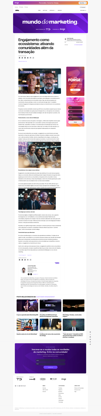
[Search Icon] (83, 7)
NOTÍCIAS (45, 10)
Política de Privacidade (79, 388)
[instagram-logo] (15, 386)
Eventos (16, 7)
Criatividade (61, 400)
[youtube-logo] (21, 386)
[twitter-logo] (17, 386)
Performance (61, 393)
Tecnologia (61, 402)
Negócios (60, 389)
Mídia (60, 395)
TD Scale (26, 7)
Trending (60, 388)
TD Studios (21, 7)
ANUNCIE (60, 10)
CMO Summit (45, 389)
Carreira (60, 398)
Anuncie (44, 391)
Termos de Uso (77, 389)
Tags (75, 391)
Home (39, 10)
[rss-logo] (23, 386)
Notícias (44, 388)
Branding (60, 391)
